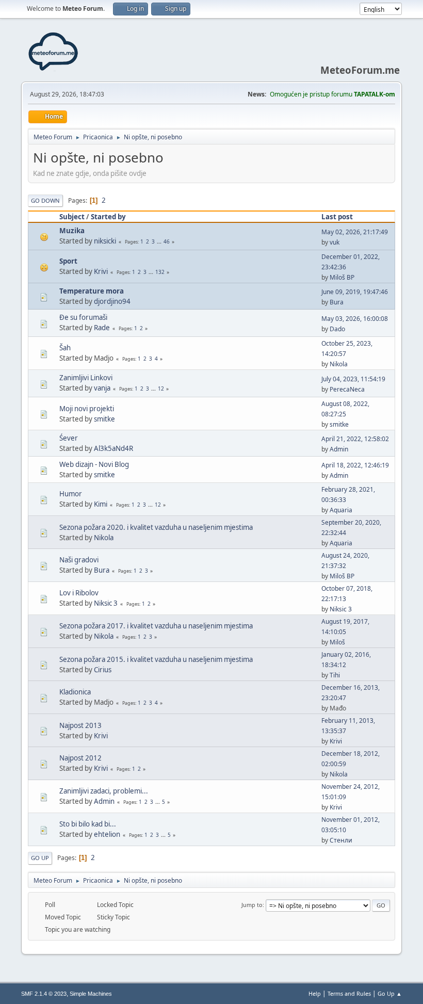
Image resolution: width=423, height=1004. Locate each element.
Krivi (101, 271)
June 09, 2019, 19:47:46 (354, 291)
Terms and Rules (349, 993)
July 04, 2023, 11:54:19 (353, 379)
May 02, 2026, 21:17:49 (354, 232)
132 (160, 272)
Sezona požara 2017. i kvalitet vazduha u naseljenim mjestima (156, 625)
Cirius (102, 669)
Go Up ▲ (390, 993)
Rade (102, 327)
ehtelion (107, 834)
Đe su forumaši (83, 317)
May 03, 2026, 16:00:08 (354, 318)
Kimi (100, 504)
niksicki (105, 241)
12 (161, 388)
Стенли (341, 840)
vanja (102, 388)
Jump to (252, 905)
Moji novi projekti (86, 408)
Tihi (335, 675)
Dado (337, 329)
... (160, 241)
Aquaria (341, 510)
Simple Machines (91, 994)
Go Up (40, 858)
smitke (104, 419)
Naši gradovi (79, 559)
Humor (70, 493)
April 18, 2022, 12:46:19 (355, 465)
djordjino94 (112, 301)
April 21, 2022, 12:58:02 (355, 438)
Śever (68, 438)
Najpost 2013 (80, 725)
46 (167, 241)
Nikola (339, 364)
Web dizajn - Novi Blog (94, 464)
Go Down (45, 200)
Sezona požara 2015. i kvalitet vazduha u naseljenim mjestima (156, 659)
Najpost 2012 (80, 758)
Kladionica (75, 692)
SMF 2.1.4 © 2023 (44, 994)
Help (314, 993)
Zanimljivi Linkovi (85, 377)
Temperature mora (91, 291)
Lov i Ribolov (79, 592)
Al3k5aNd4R (113, 448)
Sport (68, 261)
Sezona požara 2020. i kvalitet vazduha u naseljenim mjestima (156, 527)
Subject (72, 216)
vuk (334, 242)
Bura (337, 302)
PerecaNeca (347, 389)
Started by (108, 216)
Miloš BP (342, 277)
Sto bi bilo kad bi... (87, 824)
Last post (337, 216)
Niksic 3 (106, 603)
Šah (65, 347)
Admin (339, 449)
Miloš (337, 642)
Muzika (72, 230)
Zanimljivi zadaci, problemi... (103, 791)
